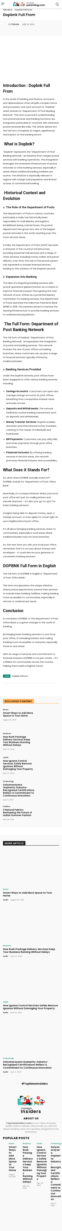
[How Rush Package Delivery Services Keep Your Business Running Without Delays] (48, 741)
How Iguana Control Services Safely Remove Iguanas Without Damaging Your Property (18, 765)
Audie (5, 899)
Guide (5, 757)
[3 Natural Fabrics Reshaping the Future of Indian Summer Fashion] (48, 814)
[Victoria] (5, 24)
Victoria (15, 24)
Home (5, 709)
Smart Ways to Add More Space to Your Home (18, 714)
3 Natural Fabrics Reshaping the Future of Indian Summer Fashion (17, 812)
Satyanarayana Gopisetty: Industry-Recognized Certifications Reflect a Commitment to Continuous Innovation (18, 790)
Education (7, 9)
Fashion (6, 806)
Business (7, 733)
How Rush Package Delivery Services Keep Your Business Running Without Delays (16, 741)
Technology (8, 781)
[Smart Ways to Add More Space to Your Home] (48, 717)
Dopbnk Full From (20, 676)
